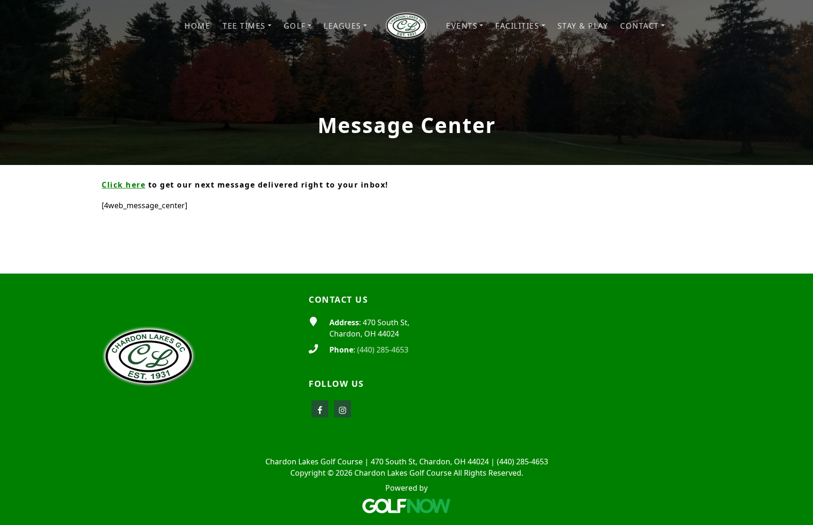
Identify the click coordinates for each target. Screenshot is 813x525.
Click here (123, 185)
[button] (247, 26)
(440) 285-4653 (382, 350)
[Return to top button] (794, 256)
